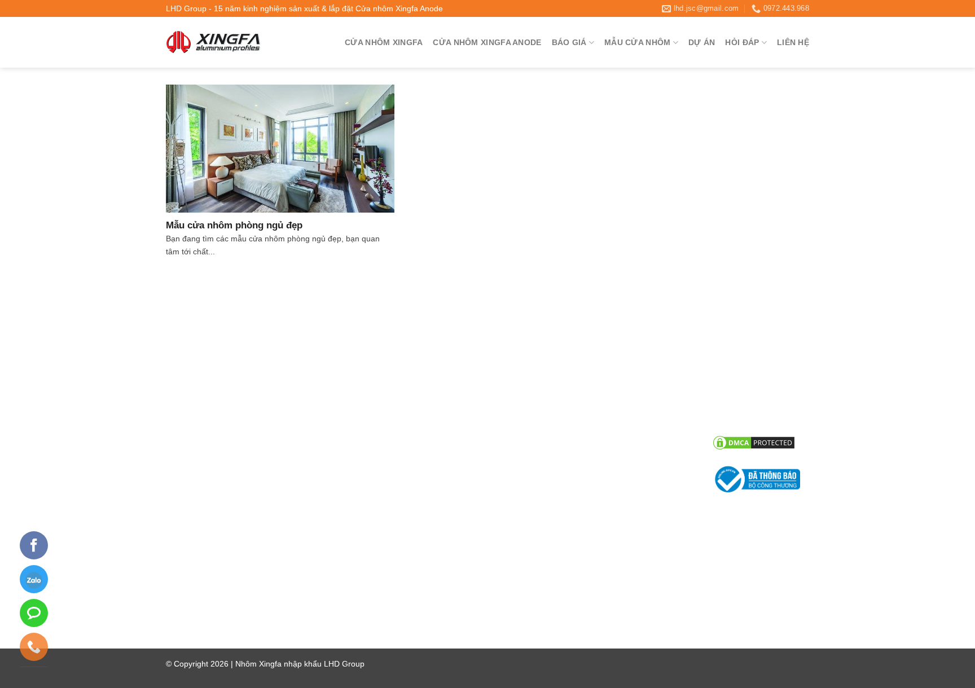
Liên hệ (793, 42)
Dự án (701, 42)
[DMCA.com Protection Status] (754, 442)
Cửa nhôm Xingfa (384, 42)
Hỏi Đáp (742, 42)
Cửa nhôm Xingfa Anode (487, 42)
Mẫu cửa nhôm (637, 42)
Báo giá (569, 42)
